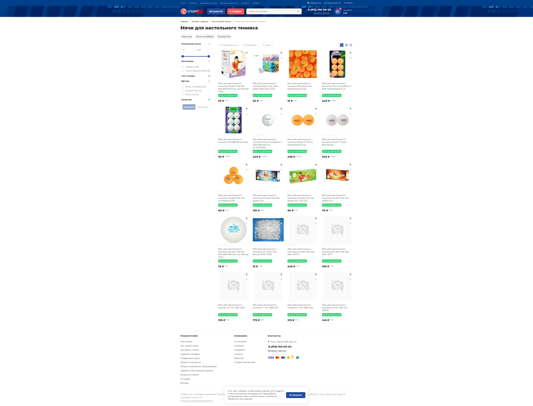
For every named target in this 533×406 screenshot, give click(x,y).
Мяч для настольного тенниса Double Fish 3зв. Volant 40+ (266, 198)
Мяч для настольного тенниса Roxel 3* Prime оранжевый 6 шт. (300, 142)
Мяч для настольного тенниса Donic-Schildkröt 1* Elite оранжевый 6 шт (337, 86)
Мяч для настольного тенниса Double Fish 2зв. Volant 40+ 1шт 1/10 (301, 198)
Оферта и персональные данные (196, 370)
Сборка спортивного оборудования (198, 366)
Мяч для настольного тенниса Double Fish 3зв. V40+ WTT (335, 252)
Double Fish (224, 36)
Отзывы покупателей (244, 362)
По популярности (228, 45)
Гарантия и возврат (190, 354)
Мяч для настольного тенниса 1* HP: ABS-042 (300, 306)
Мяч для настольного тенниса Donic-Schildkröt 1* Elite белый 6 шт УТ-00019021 (267, 143)
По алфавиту (249, 45)
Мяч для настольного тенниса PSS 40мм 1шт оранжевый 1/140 (299, 86)
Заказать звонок (321, 13)
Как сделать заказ (189, 346)
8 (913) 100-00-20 (319, 9)
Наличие (186, 99)
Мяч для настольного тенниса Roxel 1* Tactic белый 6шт (334, 142)
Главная (184, 21)
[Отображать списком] (346, 45)
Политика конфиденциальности (196, 401)
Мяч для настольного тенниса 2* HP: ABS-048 (231, 306)
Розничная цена (191, 43)
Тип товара (188, 76)
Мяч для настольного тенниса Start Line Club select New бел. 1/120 (265, 86)
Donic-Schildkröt (205, 36)
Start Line (187, 36)
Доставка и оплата (208, 3)
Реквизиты (239, 350)
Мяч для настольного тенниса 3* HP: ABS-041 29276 (335, 308)
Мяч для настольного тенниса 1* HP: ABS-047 (265, 306)
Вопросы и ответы (189, 375)
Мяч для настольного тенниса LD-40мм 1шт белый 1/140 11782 (265, 252)
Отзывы (255, 3)
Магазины (187, 61)
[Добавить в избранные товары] (246, 58)
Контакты (193, 3)
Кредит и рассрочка (229, 3)
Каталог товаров (200, 21)
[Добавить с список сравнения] (246, 53)
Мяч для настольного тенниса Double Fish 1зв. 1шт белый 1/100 (231, 198)
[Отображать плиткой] (341, 45)
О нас (183, 3)
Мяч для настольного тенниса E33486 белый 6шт (233, 140)
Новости (238, 354)
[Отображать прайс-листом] (351, 45)
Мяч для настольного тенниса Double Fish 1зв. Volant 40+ (335, 198)
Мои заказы (186, 341)
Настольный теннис (221, 21)
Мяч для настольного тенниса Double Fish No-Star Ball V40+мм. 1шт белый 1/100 (233, 87)
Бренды (184, 383)
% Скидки (185, 379)
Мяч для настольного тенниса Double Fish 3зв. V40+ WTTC (301, 252)
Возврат (245, 3)
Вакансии (239, 358)
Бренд (185, 81)
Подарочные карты (190, 358)
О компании (240, 341)
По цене (266, 45)
